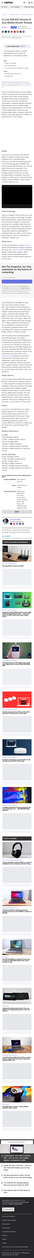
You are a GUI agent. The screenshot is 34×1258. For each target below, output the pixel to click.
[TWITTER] (11, 524)
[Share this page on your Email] (23, 32)
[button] (2, 2)
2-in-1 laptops (15, 7)
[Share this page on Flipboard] (18, 32)
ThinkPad (21, 250)
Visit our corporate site (15, 1204)
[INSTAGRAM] (14, 524)
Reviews (13, 27)
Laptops (4, 14)
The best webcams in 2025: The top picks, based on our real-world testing (18, 1176)
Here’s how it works (16, 37)
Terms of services (22, 286)
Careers (4, 1243)
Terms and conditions (8, 1216)
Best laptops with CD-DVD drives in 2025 (17, 1191)
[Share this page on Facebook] (3, 32)
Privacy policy (6, 1224)
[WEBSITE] (20, 524)
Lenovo (14, 250)
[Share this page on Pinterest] (15, 32)
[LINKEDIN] (17, 524)
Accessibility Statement (9, 1231)
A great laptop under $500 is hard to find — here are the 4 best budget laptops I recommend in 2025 (17, 1158)
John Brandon (23, 26)
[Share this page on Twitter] (6, 32)
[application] (17, 195)
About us (4, 1235)
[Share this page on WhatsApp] (12, 32)
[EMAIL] (23, 524)
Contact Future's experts (9, 1220)
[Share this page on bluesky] (21, 32)
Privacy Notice (24, 288)
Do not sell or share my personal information (15, 1247)
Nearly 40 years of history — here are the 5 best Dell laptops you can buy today (17, 1168)
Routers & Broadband (27, 14)
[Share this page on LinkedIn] (9, 32)
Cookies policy (6, 1228)
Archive (4, 1239)
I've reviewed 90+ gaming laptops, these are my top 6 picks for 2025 (16, 1184)
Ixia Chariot (27, 245)
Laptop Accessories (14, 14)
